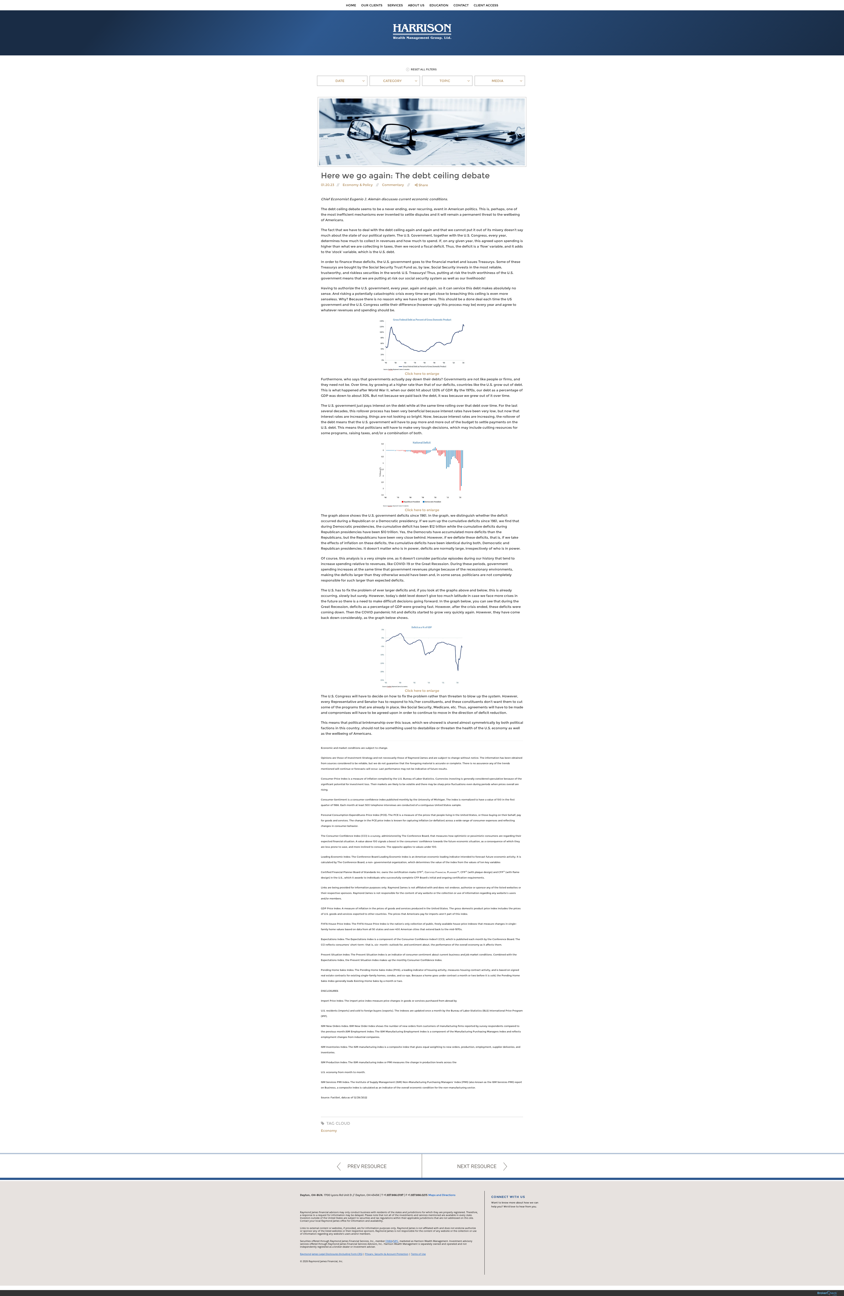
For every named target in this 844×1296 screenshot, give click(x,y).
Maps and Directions (441, 1195)
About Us (416, 5)
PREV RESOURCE (367, 1166)
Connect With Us (508, 1197)
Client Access (486, 5)
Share (423, 185)
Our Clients (371, 5)
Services (395, 5)
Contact (461, 5)
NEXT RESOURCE (477, 1166)
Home (351, 5)
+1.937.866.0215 (417, 1195)
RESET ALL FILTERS (424, 69)
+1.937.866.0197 (393, 1195)
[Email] (421, 207)
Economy (329, 1130)
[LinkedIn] (421, 202)
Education (438, 5)
